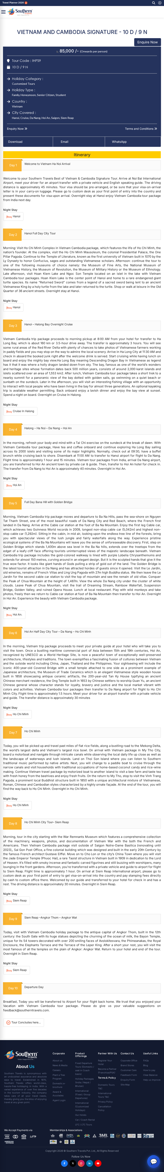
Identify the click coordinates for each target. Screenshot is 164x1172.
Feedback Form (129, 1075)
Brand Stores (127, 1065)
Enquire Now (147, 42)
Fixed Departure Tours (84, 1068)
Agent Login (59, 1100)
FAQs (146, 1060)
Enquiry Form (128, 1079)
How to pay (149, 1070)
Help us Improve (151, 1079)
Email (64, 142)
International (82, 1094)
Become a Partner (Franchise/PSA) (107, 1071)
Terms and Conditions (139, 128)
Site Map (125, 1084)
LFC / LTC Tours (83, 1124)
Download (15, 142)
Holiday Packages (84, 1082)
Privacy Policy (105, 1101)
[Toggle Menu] (3, 12)
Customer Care (128, 1070)
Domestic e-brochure (59, 1085)
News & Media (60, 1065)
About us (57, 1060)
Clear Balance (150, 1075)
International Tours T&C (104, 1095)
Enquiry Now (15, 128)
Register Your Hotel (105, 1062)
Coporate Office (129, 1060)
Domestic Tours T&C (106, 1086)
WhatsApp (119, 142)
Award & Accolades (58, 1093)
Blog (145, 1065)
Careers (57, 1070)
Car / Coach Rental (85, 1119)
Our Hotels (80, 1115)
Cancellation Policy (104, 1108)
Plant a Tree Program (59, 1077)
